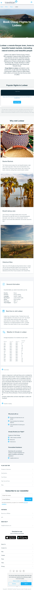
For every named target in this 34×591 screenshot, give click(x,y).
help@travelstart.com (6, 525)
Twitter (13, 571)
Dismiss (14, 583)
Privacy (3, 566)
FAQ (2, 551)
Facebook (10, 571)
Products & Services (6, 469)
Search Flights (17, 102)
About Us (3, 544)
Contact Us (4, 548)
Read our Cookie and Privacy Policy (20, 581)
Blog (2, 485)
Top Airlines (4, 477)
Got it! (26, 583)
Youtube (17, 571)
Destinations (4, 473)
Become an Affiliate (5, 513)
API (2, 517)
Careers (3, 555)
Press (2, 559)
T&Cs (2, 562)
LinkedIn (20, 571)
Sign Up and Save (5, 481)
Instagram (23, 571)
